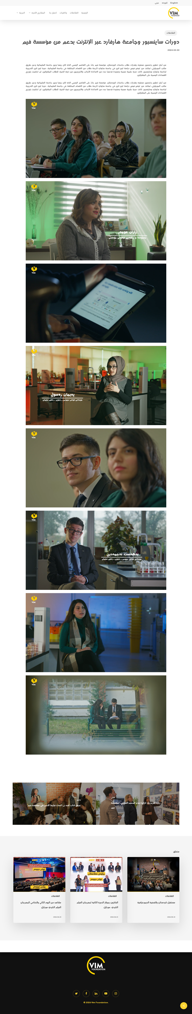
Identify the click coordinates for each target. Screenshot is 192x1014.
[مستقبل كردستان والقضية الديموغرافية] (153, 890)
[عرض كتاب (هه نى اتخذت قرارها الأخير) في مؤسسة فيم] (54, 804)
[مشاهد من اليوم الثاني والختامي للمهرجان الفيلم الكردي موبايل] (39, 890)
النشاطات (171, 33)
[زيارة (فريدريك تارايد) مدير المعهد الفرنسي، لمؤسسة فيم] (137, 804)
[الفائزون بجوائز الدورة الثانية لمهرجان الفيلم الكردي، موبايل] (96, 890)
